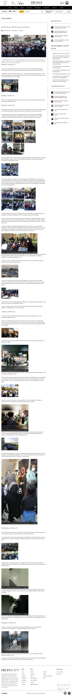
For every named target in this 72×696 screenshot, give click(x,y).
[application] (19, 243)
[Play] (2, 252)
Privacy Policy (59, 674)
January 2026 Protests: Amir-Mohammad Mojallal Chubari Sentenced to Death (60, 32)
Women (44, 673)
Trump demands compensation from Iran (61, 73)
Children (32, 671)
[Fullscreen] (36, 252)
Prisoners (32, 682)
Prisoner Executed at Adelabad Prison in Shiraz (61, 36)
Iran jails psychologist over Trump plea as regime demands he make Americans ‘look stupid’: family (61, 63)
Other (44, 678)
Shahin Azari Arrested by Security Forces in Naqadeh (61, 40)
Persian (14, 3)
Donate (21, 11)
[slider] (18, 252)
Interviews (29, 7)
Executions (32, 674)
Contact (61, 7)
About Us (54, 7)
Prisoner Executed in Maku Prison (60, 114)
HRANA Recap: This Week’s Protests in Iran (15, 27)
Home (10, 7)
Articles (22, 7)
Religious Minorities (34, 684)
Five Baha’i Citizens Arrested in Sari (61, 123)
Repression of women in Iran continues (61, 53)
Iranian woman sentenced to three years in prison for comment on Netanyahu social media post (61, 57)
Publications (38, 7)
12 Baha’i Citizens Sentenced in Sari (61, 110)
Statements (46, 7)
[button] (19, 243)
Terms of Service (59, 671)
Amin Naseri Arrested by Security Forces (61, 119)
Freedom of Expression (47, 676)
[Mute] (34, 252)
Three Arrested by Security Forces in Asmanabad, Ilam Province (62, 27)
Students (45, 671)
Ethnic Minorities (33, 678)
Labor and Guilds (33, 680)
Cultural (31, 676)
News (16, 7)
